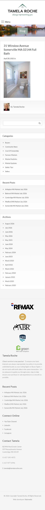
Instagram (7, 433)
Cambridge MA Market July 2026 (17, 198)
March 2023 (9, 261)
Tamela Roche (18, 107)
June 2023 (9, 257)
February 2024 (10, 252)
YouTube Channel (10, 421)
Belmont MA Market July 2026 (16, 193)
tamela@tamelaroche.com (13, 468)
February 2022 (10, 273)
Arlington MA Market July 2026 (16, 189)
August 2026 (9, 224)
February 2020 (10, 285)
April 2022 (9, 265)
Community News (11, 147)
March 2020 (9, 281)
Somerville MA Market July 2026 (16, 206)
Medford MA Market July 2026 (16, 202)
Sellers (7, 171)
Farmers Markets (11, 155)
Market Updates (11, 163)
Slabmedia (28, 499)
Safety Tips (9, 167)
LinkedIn (7, 425)
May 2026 (8, 236)
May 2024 (8, 248)
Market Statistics (11, 159)
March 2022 (9, 269)
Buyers (7, 143)
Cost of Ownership (12, 151)
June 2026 (9, 232)
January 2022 (10, 277)
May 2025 (8, 240)
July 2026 (8, 228)
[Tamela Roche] (22, 10)
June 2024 (9, 244)
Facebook (7, 429)
